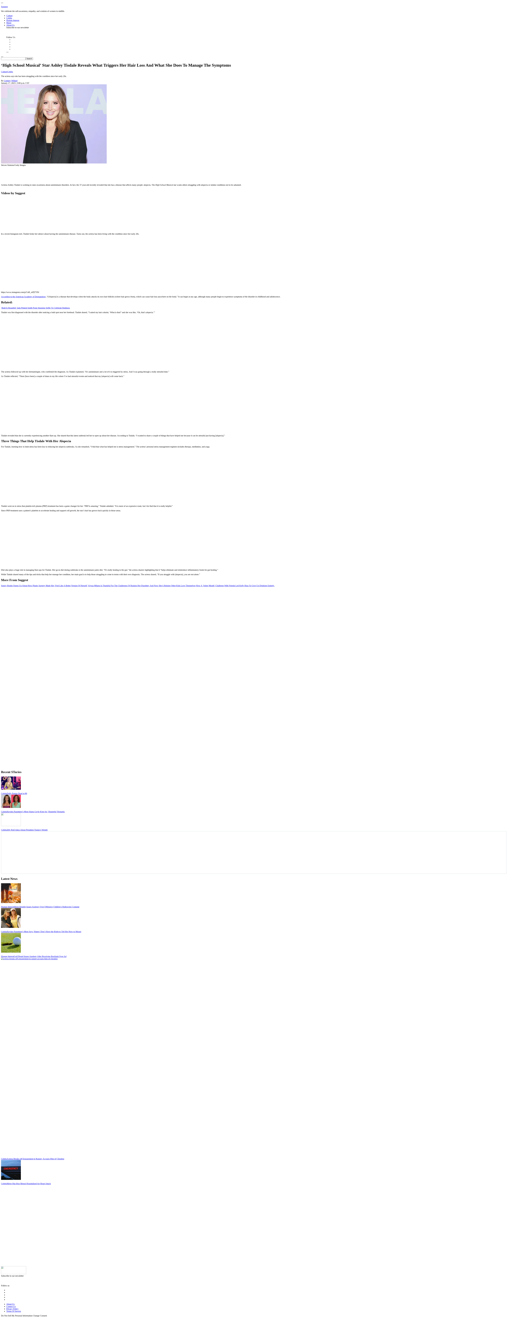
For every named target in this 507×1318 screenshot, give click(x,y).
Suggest (4, 7)
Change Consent (40, 1316)
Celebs (10, 72)
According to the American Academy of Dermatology (23, 297)
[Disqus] (253, 620)
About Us (10, 1304)
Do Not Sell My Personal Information (16, 1316)
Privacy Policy (12, 1309)
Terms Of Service (13, 1311)
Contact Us (11, 1306)
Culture (4, 72)
